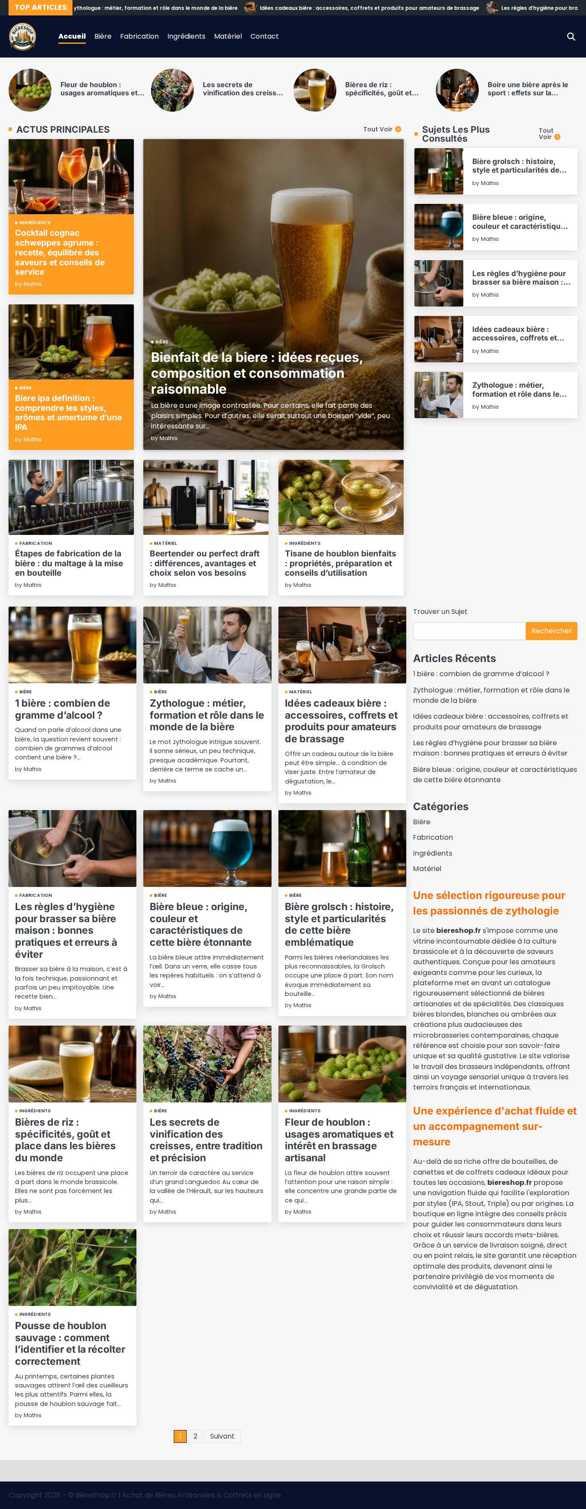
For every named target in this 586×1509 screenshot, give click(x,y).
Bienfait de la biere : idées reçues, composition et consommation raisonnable (257, 373)
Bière (103, 36)
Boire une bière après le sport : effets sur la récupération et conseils (415, 93)
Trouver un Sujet (440, 611)
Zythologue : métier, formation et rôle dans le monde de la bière (122, 8)
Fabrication (139, 36)
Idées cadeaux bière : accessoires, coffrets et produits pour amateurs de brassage (337, 8)
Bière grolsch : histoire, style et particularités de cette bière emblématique (518, 170)
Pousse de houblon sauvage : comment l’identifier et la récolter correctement (70, 1343)
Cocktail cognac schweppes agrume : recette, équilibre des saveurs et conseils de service (60, 252)
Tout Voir (378, 129)
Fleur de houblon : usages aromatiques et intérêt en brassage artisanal (339, 1140)
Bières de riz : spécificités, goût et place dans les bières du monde (271, 97)
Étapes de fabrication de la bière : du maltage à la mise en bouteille (69, 563)
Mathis (169, 438)
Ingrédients (186, 36)
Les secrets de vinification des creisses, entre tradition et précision (130, 97)
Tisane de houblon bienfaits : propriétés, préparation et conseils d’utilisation (340, 563)
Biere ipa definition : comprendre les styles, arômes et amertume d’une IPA (68, 413)
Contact (265, 36)
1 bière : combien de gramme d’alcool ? (62, 709)
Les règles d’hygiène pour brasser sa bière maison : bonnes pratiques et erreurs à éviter (519, 286)
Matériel (228, 36)
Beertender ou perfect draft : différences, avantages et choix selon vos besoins (205, 563)
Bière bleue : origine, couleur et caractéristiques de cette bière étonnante (520, 226)
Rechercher (552, 631)
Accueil (72, 36)
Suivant (222, 1436)
